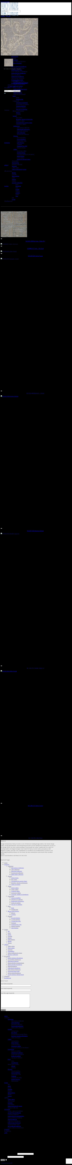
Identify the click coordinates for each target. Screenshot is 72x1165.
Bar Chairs (19, 117)
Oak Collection (21, 132)
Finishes (15, 136)
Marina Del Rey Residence (18, 73)
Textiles (3, 16)
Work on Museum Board (20, 89)
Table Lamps (15, 167)
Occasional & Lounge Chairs (24, 122)
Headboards (19, 99)
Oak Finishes (20, 142)
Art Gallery (7, 87)
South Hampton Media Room (16, 974)
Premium (19, 144)
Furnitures (7, 142)
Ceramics (16, 81)
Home (5, 863)
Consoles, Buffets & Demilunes (25, 154)
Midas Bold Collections (23, 129)
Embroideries (15, 176)
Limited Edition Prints (19, 84)
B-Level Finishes (21, 137)
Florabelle (18, 186)
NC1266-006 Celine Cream (35, 805)
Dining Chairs (15, 878)
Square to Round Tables (23, 159)
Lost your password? (6, 1163)
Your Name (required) (6, 983)
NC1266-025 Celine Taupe (35, 256)
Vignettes (6, 976)
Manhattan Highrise (13, 961)
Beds (14, 96)
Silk (13, 197)
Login (2, 1160)
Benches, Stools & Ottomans (24, 119)
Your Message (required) (7, 993)
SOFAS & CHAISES (21, 124)
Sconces (13, 58)
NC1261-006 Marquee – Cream (35, 393)
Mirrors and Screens (18, 111)
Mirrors (18, 112)
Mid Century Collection (23, 127)
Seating (15, 116)
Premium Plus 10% (22, 146)
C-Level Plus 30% (21, 141)
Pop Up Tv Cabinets (21, 109)
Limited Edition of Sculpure (20, 82)
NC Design (7, 956)
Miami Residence (12, 966)
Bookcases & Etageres (22, 104)
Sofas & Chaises (15, 884)
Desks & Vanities (21, 107)
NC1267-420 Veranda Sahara (35, 531)
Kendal (17, 189)
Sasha (17, 194)
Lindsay (17, 191)
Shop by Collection (17, 182)
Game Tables (20, 157)
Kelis (16, 187)
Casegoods (16, 101)
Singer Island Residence (14, 973)
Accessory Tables (21, 151)
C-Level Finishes (21, 139)
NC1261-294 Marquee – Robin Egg (35, 241)
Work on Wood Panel (19, 94)
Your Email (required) (6, 988)
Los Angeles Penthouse (14, 959)
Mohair (14, 179)
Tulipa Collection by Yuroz (18, 61)
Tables (15, 149)
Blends (14, 172)
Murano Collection (16, 63)
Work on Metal (17, 87)
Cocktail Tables (21, 152)
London (17, 192)
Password (4, 1157)
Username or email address (9, 1154)
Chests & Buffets (21, 106)
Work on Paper (17, 91)
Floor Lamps (14, 56)
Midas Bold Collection (17, 874)
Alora (16, 184)
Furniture (6, 110)
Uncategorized (8, 201)
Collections (16, 126)
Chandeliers (14, 60)
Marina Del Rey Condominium (19, 71)
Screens (18, 114)
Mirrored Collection (22, 131)
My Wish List (7, 978)
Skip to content (5, 1)
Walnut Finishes (21, 147)
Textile (6, 929)
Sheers (14, 181)
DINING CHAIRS (20, 121)
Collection (10, 866)
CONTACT (6, 89)
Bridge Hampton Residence (18, 66)
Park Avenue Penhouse (17, 78)
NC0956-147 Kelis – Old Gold (35, 248)
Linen (13, 177)
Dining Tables (20, 156)
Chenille (8, 16)
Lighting (6, 165)
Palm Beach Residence (17, 76)
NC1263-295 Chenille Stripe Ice (35, 668)
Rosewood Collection (23, 134)
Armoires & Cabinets (22, 102)
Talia (16, 196)
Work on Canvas (18, 86)
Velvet (13, 199)
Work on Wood (17, 92)
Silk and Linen (8, 171)
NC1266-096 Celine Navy (35, 838)
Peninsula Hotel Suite (17, 80)
